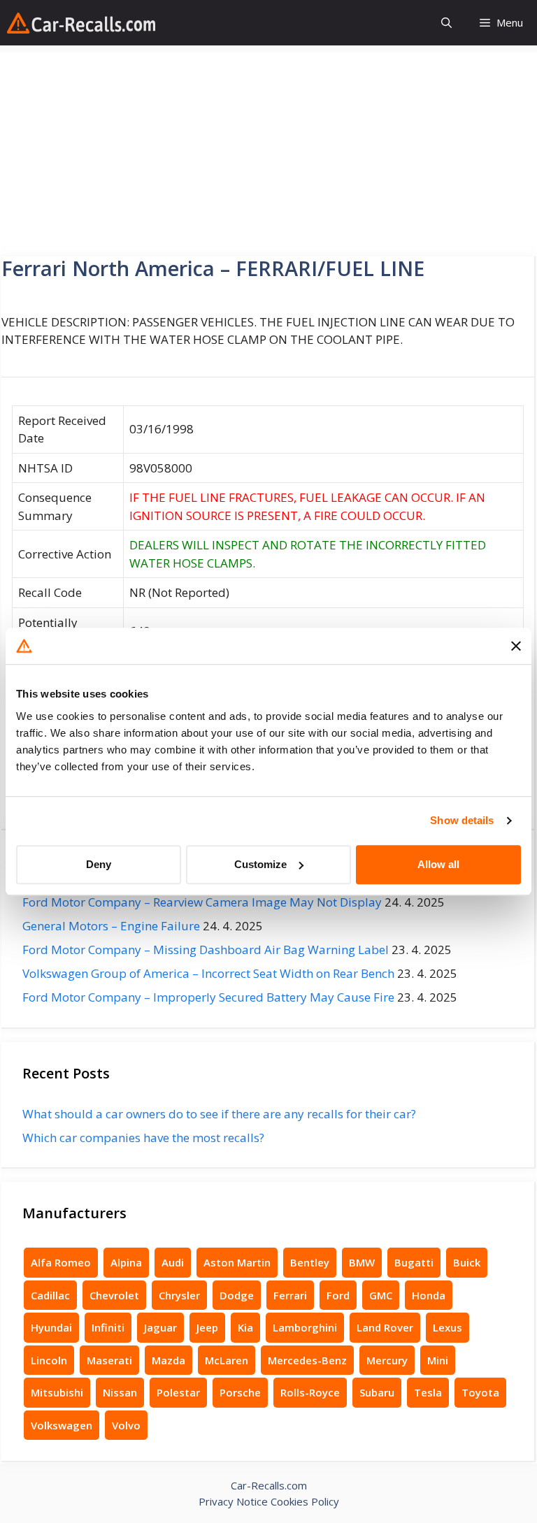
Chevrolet (114, 1295)
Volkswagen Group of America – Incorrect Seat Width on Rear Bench (208, 973)
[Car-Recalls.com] (81, 23)
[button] (446, 22)
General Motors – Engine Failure (111, 926)
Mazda (168, 1360)
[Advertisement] (268, 150)
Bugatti (414, 1262)
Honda (428, 1295)
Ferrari (290, 1295)
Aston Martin (237, 1262)
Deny (98, 864)
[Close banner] (516, 646)
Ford (338, 1295)
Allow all (438, 864)
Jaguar (160, 1327)
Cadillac (50, 1295)
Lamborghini (305, 1327)
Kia (245, 1327)
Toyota (480, 1392)
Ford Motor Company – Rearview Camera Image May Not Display (202, 902)
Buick (466, 1262)
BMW (362, 1262)
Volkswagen (61, 1425)
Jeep (207, 1327)
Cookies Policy (305, 1501)
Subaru (376, 1392)
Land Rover (385, 1327)
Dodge (237, 1295)
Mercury (387, 1360)
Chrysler (179, 1295)
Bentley (309, 1262)
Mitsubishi (57, 1392)
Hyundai (51, 1327)
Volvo (126, 1425)
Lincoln (49, 1360)
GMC (380, 1295)
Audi (173, 1262)
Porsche (240, 1392)
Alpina (126, 1262)
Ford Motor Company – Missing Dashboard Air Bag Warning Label (205, 949)
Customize (260, 864)
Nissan (120, 1392)
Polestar (178, 1392)
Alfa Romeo (61, 1262)
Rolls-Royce (310, 1392)
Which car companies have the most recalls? (143, 1137)
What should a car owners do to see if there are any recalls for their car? (219, 1114)
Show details (462, 820)
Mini (437, 1360)
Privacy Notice (233, 1501)
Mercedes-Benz (307, 1360)
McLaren (226, 1360)
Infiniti (108, 1327)
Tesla (428, 1392)
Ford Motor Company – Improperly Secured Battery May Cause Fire (208, 997)
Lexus (447, 1327)
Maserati (109, 1360)
